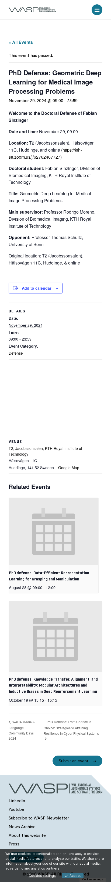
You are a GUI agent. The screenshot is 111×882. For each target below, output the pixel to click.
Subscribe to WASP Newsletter (39, 818)
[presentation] (53, 531)
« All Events (21, 42)
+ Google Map (67, 467)
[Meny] (97, 9)
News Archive (22, 827)
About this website (27, 836)
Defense (16, 353)
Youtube (16, 810)
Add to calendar (36, 288)
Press (14, 844)
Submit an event (73, 761)
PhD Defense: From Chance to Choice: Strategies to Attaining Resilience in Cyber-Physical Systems (71, 727)
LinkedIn (17, 801)
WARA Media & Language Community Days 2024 (22, 730)
